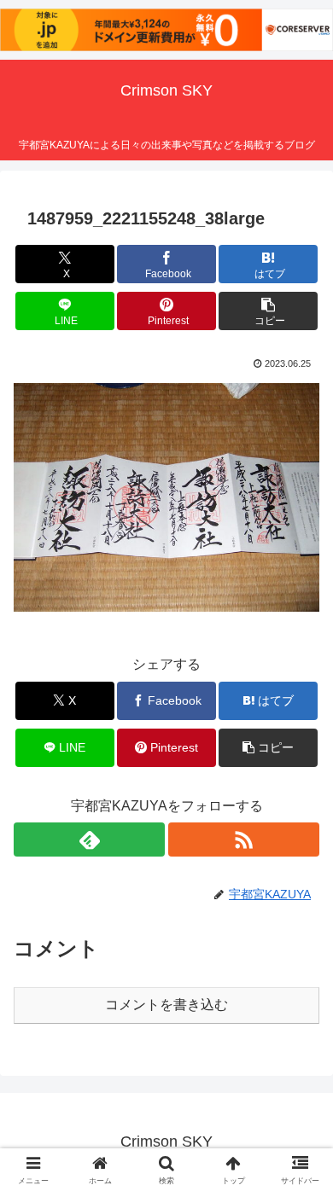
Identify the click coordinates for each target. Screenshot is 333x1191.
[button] (268, 311)
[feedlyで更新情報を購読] (89, 839)
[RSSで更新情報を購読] (243, 839)
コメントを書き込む (166, 1004)
